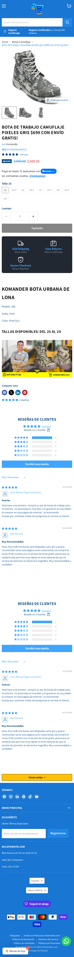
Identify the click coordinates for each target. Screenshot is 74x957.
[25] (6, 194)
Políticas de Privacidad (49, 943)
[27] (41, 194)
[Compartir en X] (11, 392)
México (35, 890)
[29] (6, 202)
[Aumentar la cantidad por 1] (33, 216)
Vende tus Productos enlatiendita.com (42, 935)
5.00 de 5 (46, 426)
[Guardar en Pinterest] (24, 392)
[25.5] (15, 194)
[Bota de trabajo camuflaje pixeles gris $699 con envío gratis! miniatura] (9, 112)
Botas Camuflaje (21, 41)
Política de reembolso (24, 943)
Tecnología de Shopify (37, 950)
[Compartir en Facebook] (4, 392)
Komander (12, 144)
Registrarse (58, 833)
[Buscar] (67, 22)
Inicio (5, 41)
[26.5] (32, 194)
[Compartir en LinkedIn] (18, 392)
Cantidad (6, 208)
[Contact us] (66, 941)
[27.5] (50, 194)
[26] (23, 194)
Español (35, 880)
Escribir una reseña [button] (37, 464)
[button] (10, 400)
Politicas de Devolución (23, 939)
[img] (9, 487)
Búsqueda (15, 935)
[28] (59, 194)
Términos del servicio (48, 939)
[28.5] (67, 194)
